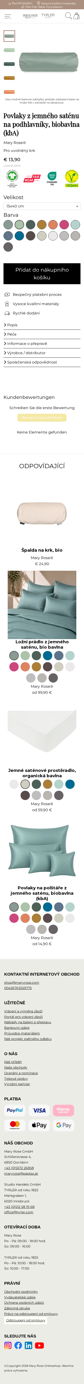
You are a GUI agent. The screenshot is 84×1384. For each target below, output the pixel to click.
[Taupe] (30, 235)
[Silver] (64, 235)
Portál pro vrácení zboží (23, 1017)
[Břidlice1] (75, 235)
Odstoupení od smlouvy (25, 1320)
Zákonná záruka (17, 1308)
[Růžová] (64, 224)
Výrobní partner (17, 1084)
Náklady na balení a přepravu (27, 1022)
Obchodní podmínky (21, 1292)
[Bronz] (41, 224)
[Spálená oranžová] (53, 224)
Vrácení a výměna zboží (23, 1011)
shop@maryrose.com (21, 982)
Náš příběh (13, 1062)
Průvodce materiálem (22, 1033)
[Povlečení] (41, 235)
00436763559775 (18, 988)
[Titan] (8, 247)
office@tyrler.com (18, 1212)
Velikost (14, 197)
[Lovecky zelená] (30, 224)
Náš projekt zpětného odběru (28, 1039)
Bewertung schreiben (42, 417)
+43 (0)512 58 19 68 (19, 1207)
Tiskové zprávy (16, 1079)
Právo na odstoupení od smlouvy (31, 1314)
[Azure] (75, 224)
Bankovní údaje (16, 1028)
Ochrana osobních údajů (24, 1303)
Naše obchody (15, 1067)
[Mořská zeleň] (8, 224)
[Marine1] (8, 235)
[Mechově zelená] (19, 224)
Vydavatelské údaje (19, 1297)
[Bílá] (53, 235)
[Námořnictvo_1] (19, 235)
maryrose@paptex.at (21, 1173)
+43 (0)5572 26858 (19, 1168)
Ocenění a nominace (21, 1073)
